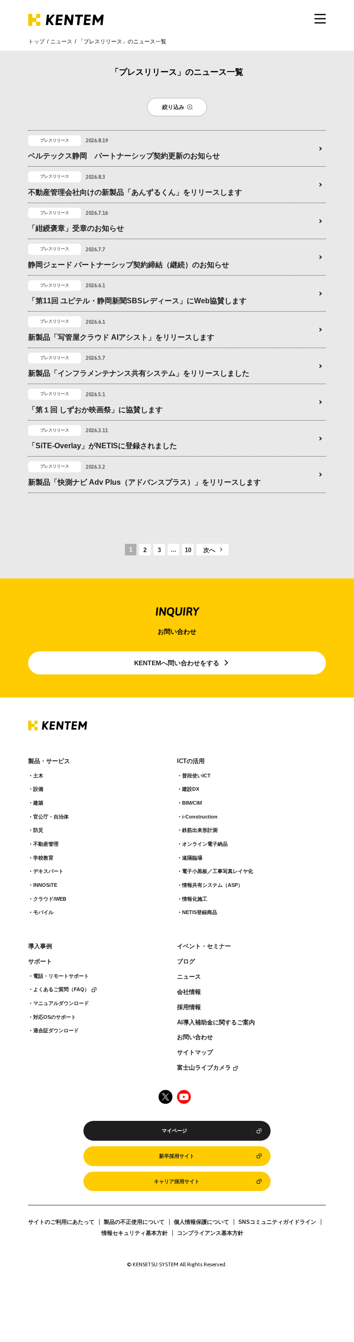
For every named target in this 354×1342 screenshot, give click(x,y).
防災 (38, 830)
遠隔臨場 (192, 858)
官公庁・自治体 (51, 816)
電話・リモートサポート (61, 976)
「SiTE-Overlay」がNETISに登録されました (102, 446)
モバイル (43, 912)
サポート (40, 961)
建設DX (190, 789)
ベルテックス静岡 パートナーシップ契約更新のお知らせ (124, 156)
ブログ (186, 961)
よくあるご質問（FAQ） (61, 989)
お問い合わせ (195, 1037)
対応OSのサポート (54, 1017)
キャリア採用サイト (177, 1181)
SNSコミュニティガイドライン (277, 1222)
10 (188, 550)
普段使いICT (196, 775)
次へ (209, 550)
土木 (38, 775)
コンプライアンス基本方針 (210, 1233)
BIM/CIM (192, 803)
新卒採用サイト (177, 1156)
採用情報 (189, 1007)
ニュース (61, 41)
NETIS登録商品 (199, 912)
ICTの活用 (191, 761)
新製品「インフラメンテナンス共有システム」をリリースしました (138, 373)
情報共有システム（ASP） (212, 885)
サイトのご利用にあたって (61, 1222)
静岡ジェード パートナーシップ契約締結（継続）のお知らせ (128, 265)
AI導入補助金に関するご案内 (216, 1022)
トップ (36, 41)
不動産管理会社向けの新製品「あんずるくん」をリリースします (135, 192)
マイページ (174, 1130)
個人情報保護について (201, 1222)
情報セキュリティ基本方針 (134, 1233)
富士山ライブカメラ (204, 1068)
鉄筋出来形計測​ (200, 830)
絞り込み (173, 107)
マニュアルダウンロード (61, 1003)
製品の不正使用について (134, 1222)
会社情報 (189, 992)
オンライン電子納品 (205, 844)
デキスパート (48, 871)
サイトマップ (195, 1052)
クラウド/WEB (49, 899)
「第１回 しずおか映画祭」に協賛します (95, 410)
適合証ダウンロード (56, 1030)
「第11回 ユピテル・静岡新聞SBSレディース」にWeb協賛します (137, 301)
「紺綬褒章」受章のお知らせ (76, 228)
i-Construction (200, 816)
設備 (38, 789)
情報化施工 (194, 899)
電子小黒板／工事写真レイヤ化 (217, 871)
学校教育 (43, 858)
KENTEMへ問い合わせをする (176, 663)
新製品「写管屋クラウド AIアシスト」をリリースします (121, 337)
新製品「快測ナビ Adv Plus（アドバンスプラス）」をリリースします (144, 482)
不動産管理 (46, 844)
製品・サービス (49, 761)
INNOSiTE (45, 885)
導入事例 (40, 946)
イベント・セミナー (204, 946)
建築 (38, 803)
